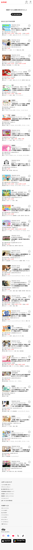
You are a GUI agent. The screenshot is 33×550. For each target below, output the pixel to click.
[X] (18, 536)
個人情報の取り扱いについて (7, 489)
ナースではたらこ (5, 521)
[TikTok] (23, 536)
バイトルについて (5, 498)
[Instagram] (3, 536)
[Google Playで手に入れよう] (19, 541)
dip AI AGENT (4, 512)
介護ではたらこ (4, 524)
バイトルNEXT (4, 510)
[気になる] (29, 25)
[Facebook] (8, 536)
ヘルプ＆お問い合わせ (5, 484)
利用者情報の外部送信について (7, 491)
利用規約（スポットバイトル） (7, 493)
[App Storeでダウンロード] (6, 541)
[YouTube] (13, 536)
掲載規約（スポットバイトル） (7, 496)
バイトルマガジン (5, 515)
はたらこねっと (4, 519)
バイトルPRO (4, 517)
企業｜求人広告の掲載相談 (6, 500)
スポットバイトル (5, 508)
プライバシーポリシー (5, 487)
